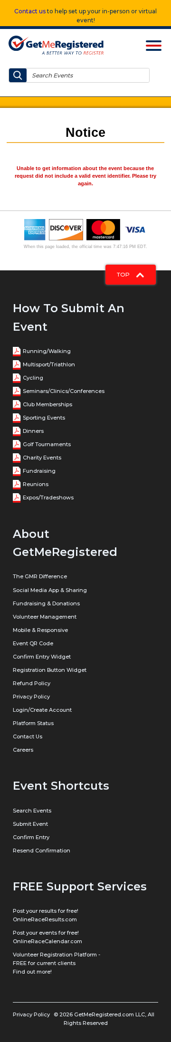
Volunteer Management (44, 616)
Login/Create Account (42, 710)
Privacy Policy (31, 696)
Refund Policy (31, 683)
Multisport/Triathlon (49, 364)
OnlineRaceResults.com (45, 919)
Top (124, 274)
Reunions (35, 484)
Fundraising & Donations (46, 603)
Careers (23, 749)
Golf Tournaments (47, 444)
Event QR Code (33, 643)
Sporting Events (44, 417)
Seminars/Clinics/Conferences (63, 391)
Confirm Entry (31, 837)
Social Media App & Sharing (50, 590)
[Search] (18, 75)
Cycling (33, 377)
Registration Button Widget (49, 670)
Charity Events (42, 457)
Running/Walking (47, 351)
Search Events (32, 810)
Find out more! (32, 971)
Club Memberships (47, 404)
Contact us (30, 11)
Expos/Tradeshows (48, 497)
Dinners (33, 431)
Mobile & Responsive (40, 630)
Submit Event (30, 824)
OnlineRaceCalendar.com (47, 941)
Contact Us (27, 736)
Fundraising (39, 471)
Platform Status (33, 723)
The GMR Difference (40, 576)
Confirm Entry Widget (42, 656)
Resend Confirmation (41, 850)
